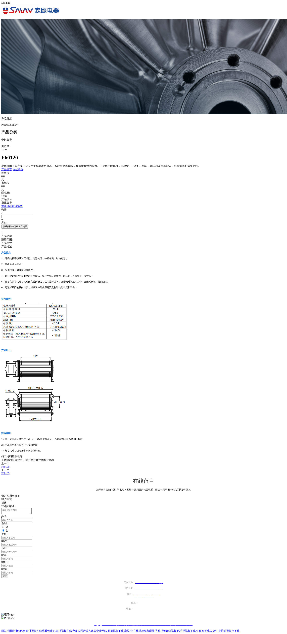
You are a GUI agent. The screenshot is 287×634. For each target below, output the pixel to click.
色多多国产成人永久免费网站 (89, 630)
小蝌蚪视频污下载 (228, 630)
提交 (5, 576)
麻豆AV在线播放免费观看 (139, 630)
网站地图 (6, 630)
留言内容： (9, 506)
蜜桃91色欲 (18, 630)
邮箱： (5, 555)
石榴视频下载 (116, 630)
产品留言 (6, 169)
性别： (5, 523)
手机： (5, 534)
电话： (5, 541)
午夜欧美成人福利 (207, 630)
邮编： (5, 568)
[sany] (31, 15)
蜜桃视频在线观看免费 (39, 630)
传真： (5, 548)
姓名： (5, 516)
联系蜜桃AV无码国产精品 (15, 226)
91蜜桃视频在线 (62, 630)
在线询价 (18, 169)
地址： (5, 562)
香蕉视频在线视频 (165, 630)
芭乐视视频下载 (186, 630)
